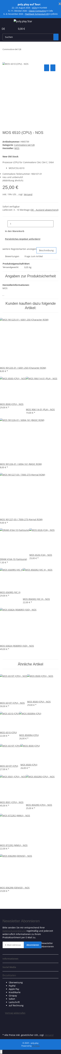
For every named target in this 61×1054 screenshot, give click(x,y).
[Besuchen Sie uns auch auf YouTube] (5, 1025)
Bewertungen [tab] (12, 256)
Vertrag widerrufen (15, 1012)
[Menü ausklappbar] (6, 21)
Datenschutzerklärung (14, 930)
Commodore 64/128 (24, 144)
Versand (28, 194)
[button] (10, 29)
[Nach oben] (1, 1052)
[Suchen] (55, 37)
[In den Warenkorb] (5, 60)
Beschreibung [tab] (46, 250)
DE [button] (4, 29)
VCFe (34, 7)
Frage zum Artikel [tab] (34, 256)
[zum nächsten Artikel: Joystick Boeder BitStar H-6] (29, 50)
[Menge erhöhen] (55, 223)
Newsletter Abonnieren (47, 945)
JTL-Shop (36, 1045)
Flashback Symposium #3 (37, 14)
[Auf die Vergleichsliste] (46, 67)
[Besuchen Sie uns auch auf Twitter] (5, 1021)
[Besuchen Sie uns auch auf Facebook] (5, 1018)
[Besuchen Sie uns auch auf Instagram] (5, 1029)
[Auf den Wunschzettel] (52, 67)
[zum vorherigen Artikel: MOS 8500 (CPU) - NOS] (23, 50)
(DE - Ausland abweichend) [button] (44, 209)
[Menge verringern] (5, 223)
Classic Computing (37, 10)
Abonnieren (32, 944)
